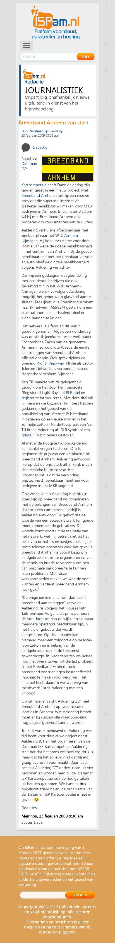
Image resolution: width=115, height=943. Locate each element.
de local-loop (32, 618)
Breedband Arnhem (38, 195)
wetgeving (27, 884)
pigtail (28, 435)
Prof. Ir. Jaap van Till (53, 363)
